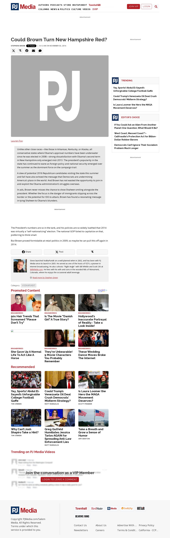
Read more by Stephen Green (45, 277)
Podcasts (56, 5)
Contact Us (80, 525)
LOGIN (146, 6)
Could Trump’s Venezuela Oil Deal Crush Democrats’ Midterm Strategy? (58, 395)
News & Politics (60, 9)
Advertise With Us (127, 525)
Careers (100, 530)
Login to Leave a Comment (59, 479)
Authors (43, 5)
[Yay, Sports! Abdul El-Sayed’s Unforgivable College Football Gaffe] (26, 379)
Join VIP (133, 6)
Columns (43, 9)
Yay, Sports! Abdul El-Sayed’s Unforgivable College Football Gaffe (25, 395)
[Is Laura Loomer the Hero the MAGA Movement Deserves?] (93, 379)
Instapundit (79, 5)
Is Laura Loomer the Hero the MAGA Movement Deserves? (92, 395)
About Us (101, 525)
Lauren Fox (17, 140)
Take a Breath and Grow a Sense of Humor (90, 432)
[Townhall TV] (95, 5)
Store (67, 5)
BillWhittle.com (36, 269)
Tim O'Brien (16, 404)
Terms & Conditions (127, 530)
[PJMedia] (23, 6)
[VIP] (95, 9)
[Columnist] (21, 265)
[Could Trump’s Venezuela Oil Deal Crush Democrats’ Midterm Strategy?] (60, 379)
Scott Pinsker (85, 404)
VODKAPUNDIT (28, 285)
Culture (76, 9)
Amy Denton (84, 439)
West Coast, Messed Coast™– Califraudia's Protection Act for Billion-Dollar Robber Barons (135, 136)
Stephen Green (18, 46)
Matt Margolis (52, 404)
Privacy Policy (146, 525)
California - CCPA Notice (149, 530)
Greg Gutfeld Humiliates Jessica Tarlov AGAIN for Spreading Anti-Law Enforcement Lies (58, 435)
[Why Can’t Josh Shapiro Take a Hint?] (26, 417)
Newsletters (81, 530)
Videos (87, 9)
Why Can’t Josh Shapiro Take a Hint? (25, 430)
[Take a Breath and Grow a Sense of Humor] (93, 417)
